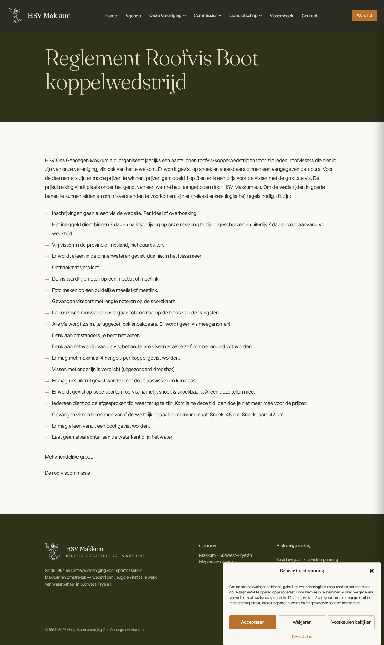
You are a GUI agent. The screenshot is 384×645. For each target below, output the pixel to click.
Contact (309, 16)
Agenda (133, 16)
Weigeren (302, 622)
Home (111, 16)
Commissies (206, 15)
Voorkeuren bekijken (351, 622)
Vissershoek (281, 16)
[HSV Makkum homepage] (39, 15)
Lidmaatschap (244, 15)
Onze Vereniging (165, 15)
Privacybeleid (302, 636)
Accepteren (252, 622)
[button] (372, 571)
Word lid (364, 15)
